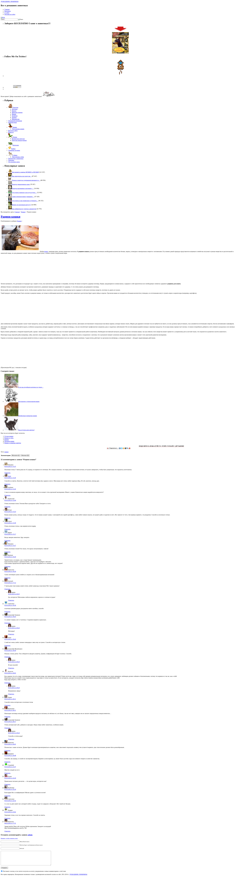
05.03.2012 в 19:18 (10, 605)
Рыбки (13, 149)
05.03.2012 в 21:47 (10, 767)
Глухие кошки (8, 436)
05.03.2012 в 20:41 (10, 744)
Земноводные (12, 122)
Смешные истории (14, 150)
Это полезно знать (14, 162)
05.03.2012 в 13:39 (10, 523)
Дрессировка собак (18, 157)
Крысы (14, 111)
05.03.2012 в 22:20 (10, 778)
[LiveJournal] (128, 448)
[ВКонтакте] (120, 448)
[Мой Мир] (126, 448)
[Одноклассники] (124, 448)
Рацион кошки (10, 216)
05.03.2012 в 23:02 (10, 812)
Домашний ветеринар (15, 121)
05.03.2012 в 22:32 (10, 800)
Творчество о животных (15, 158)
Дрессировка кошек (18, 129)
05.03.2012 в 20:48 (10, 755)
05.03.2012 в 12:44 (10, 500)
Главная (6, 9)
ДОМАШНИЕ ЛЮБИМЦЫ (9, 1)
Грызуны (15, 107)
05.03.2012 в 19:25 (10, 616)
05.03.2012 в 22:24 (10, 789)
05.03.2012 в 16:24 (10, 571)
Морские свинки (17, 112)
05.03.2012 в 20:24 (14, 628)
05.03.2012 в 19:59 (10, 650)
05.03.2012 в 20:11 (10, 699)
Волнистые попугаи (18, 139)
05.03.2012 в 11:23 (10, 466)
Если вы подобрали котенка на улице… (30, 387)
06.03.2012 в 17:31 (10, 823)
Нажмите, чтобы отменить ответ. (9, 838)
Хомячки (14, 116)
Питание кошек (9, 441)
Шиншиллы (15, 119)
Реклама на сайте (9, 14)
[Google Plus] (130, 448)
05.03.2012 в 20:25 (14, 594)
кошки (6, 452)
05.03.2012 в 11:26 (10, 478)
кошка (46, 251)
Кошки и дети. (9, 438)
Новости (11, 132)
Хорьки (14, 117)
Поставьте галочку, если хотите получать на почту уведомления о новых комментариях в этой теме (34, 871)
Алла (9, 476)
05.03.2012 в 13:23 (10, 511)
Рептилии (16, 145)
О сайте (6, 13)
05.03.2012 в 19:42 (10, 639)
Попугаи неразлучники (19, 140)
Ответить (7, 473)
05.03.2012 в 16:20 (10, 557)
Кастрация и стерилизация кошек (28, 401)
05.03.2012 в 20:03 (10, 673)
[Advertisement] (118, 268)
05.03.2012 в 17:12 (10, 583)
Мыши (14, 114)
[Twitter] (122, 448)
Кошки (15, 127)
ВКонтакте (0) (15, 455)
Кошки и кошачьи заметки (12, 443)
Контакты (7, 11)
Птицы (15, 137)
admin (30, 835)
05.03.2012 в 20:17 (10, 721)
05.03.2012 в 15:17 (10, 534)
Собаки (15, 155)
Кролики (14, 109)
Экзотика (11, 160)
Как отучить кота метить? (26, 430)
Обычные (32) (25, 455)
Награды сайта (12, 130)
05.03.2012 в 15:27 (10, 545)
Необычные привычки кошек (27, 416)
